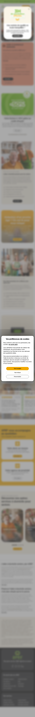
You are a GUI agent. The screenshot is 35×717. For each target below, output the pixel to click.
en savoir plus (13, 344)
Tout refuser (17, 372)
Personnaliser (17, 376)
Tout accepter (17, 368)
